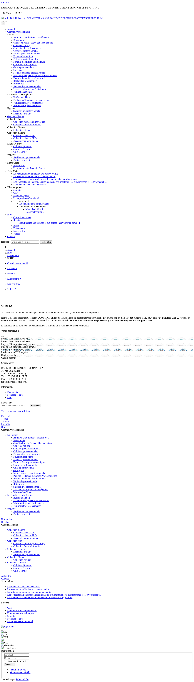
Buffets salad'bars (21, 497)
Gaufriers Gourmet (22, 568)
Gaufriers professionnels (25, 465)
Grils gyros (18, 470)
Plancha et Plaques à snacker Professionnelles (35, 476)
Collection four (14, 540)
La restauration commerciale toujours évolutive (35, 173)
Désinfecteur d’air (21, 514)
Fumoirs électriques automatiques (29, 462)
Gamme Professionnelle (18, 31)
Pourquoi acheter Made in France (29, 168)
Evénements (19, 228)
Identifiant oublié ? (19, 669)
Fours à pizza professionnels (26, 454)
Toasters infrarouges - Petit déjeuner (30, 489)
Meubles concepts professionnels (29, 473)
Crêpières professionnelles (25, 451)
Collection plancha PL (24, 532)
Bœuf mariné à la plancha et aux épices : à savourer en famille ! (49, 223)
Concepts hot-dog (21, 446)
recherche (5, 241)
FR (3, 2)
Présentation (19, 165)
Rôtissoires (18, 484)
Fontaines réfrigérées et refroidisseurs (31, 500)
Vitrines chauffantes (22, 492)
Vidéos (16, 233)
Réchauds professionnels (25, 481)
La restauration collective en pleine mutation (34, 176)
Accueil (11, 29)
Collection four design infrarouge (29, 543)
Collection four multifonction (27, 546)
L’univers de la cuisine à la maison (29, 184)
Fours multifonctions (23, 456)
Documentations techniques (20, 613)
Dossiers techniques (34, 212)
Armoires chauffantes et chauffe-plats (31, 437)
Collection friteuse (16, 557)
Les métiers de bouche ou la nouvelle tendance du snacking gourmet (46, 179)
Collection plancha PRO (25, 535)
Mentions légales (21, 195)
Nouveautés (19, 231)
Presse (16, 225)
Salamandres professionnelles (27, 486)
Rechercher (46, 242)
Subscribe (35, 406)
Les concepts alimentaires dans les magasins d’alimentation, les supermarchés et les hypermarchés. (60, 182)
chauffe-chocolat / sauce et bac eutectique (33, 443)
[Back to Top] (2, 336)
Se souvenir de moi (16, 661)
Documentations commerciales (34, 203)
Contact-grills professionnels (26, 448)
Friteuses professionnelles (25, 459)
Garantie (17, 190)
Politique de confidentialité (26, 198)
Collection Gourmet (16, 562)
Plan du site (12, 392)
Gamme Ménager (15, 116)
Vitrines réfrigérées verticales (27, 506)
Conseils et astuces (22, 217)
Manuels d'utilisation (35, 209)
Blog (9, 214)
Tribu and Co (22, 679)
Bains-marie (19, 440)
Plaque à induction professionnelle (29, 478)
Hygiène (11, 508)
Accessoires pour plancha (25, 538)
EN (7, 2)
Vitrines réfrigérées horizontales (28, 503)
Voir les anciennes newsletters (15, 411)
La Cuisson (12, 435)
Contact (11, 236)
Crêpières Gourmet (22, 565)
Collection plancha (16, 530)
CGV (16, 192)
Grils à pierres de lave (23, 467)
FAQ (9, 397)
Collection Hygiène (16, 549)
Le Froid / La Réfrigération (20, 495)
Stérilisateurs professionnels (26, 511)
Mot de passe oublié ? (20, 672)
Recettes (17, 220)
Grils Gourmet (20, 570)
